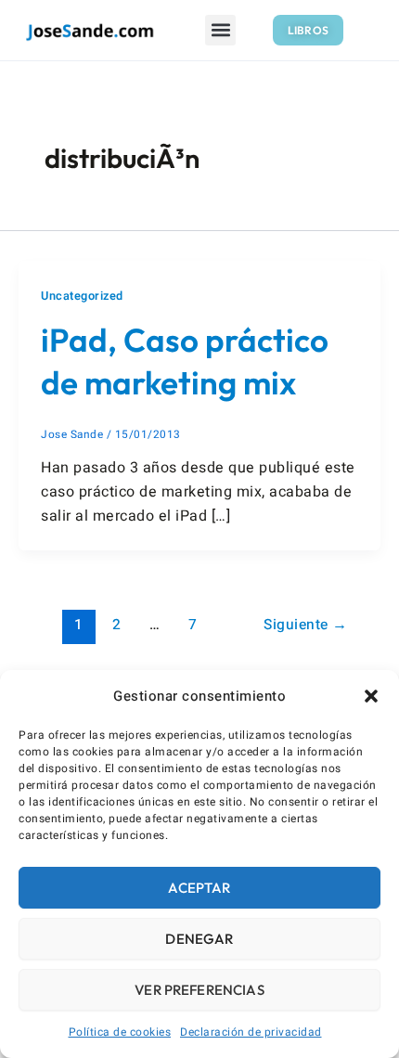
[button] (371, 696)
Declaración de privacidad (251, 1032)
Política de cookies (120, 1032)
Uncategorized (82, 296)
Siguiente (306, 625)
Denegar (199, 939)
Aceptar (199, 888)
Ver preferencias (199, 990)
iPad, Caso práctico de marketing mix (184, 361)
